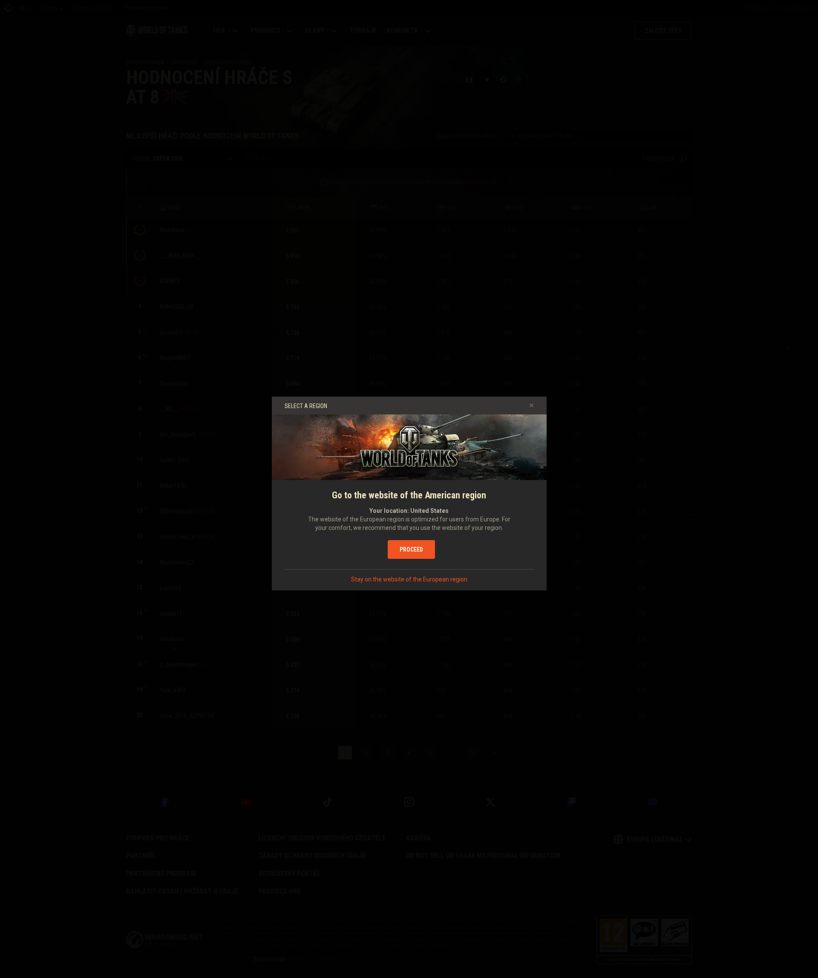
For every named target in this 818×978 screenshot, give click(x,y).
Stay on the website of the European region (409, 579)
